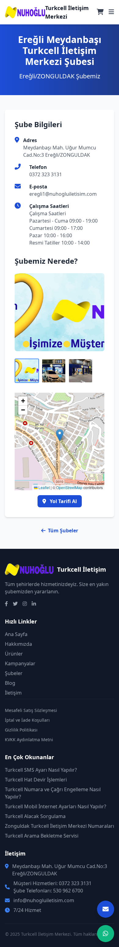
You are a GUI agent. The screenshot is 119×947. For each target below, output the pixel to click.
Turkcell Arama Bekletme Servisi (41, 835)
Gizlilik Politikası (21, 730)
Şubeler (14, 673)
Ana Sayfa (16, 634)
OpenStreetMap (69, 487)
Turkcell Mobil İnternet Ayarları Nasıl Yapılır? (55, 806)
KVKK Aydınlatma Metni (29, 739)
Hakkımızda (18, 644)
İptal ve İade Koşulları (27, 720)
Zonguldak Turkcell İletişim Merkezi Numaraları (59, 826)
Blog (10, 683)
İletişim (13, 692)
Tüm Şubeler (63, 530)
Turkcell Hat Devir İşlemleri (36, 779)
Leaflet (44, 487)
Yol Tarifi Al (63, 501)
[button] (59, 435)
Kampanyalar (20, 663)
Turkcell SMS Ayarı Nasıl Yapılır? (41, 770)
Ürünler (14, 653)
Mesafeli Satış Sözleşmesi (31, 710)
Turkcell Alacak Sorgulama (35, 816)
